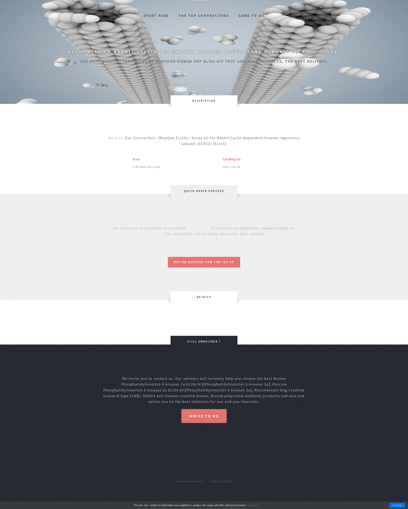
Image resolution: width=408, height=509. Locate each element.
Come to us (251, 16)
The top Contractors (203, 16)
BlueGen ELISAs (173, 137)
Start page (156, 16)
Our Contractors (140, 137)
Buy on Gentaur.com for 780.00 (204, 262)
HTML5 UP (225, 481)
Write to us (204, 416)
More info (252, 505)
